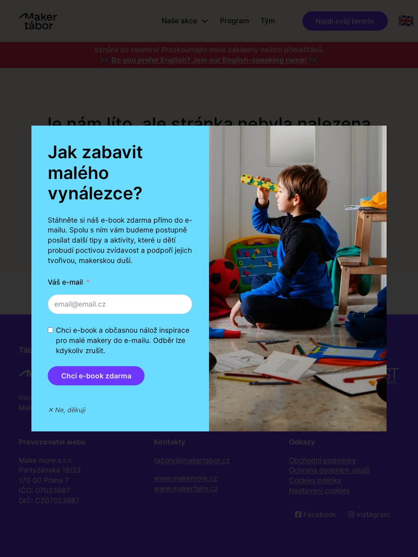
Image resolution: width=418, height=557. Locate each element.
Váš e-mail (65, 282)
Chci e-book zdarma (96, 375)
